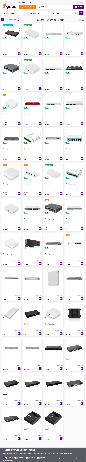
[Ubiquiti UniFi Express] (53, 310)
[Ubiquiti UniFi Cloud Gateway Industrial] (74, 310)
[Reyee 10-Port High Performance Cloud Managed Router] (53, 380)
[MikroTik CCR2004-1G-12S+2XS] (74, 100)
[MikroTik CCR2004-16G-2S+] (53, 100)
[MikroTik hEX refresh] (74, 135)
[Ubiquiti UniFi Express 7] (32, 65)
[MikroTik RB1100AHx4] (53, 240)
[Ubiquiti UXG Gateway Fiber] (53, 170)
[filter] (81, 13)
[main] (10, 6)
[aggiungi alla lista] (19, 31)
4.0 (47, 247)
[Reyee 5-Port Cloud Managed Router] (32, 310)
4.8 (47, 37)
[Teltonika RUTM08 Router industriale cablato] (53, 415)
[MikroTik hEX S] (53, 205)
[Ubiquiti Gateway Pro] (32, 275)
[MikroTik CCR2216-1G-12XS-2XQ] (74, 205)
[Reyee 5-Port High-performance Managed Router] (53, 345)
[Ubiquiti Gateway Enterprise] (11, 345)
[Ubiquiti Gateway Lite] (11, 170)
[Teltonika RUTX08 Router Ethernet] (32, 415)
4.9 (5, 37)
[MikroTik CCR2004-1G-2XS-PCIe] (32, 240)
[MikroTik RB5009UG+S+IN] (11, 30)
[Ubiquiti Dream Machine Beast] (11, 275)
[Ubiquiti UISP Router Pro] (74, 240)
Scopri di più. (68, 453)
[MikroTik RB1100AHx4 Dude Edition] (74, 275)
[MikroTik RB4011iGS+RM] (11, 135)
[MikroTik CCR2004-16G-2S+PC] (32, 205)
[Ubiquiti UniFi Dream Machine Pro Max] (53, 135)
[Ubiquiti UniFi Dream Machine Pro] (74, 30)
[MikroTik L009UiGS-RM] (32, 100)
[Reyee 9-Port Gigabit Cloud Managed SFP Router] (74, 345)
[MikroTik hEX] (74, 170)
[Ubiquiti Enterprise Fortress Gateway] (32, 345)
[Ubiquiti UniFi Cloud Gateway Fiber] (32, 30)
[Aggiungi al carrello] (19, 53)
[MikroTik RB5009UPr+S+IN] (74, 65)
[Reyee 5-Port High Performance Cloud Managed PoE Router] (11, 380)
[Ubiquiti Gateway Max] (11, 240)
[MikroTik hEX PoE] (32, 135)
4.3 (26, 142)
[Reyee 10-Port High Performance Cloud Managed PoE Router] (11, 415)
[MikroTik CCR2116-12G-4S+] (53, 65)
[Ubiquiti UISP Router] (32, 170)
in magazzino (13, 20)
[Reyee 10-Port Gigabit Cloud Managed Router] (32, 380)
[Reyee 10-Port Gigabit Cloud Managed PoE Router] (74, 380)
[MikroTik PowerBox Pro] (11, 310)
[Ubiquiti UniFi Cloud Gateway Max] (11, 205)
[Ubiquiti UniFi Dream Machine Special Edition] (53, 30)
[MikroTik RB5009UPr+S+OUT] (53, 275)
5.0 (68, 37)
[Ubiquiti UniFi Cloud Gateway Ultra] (11, 100)
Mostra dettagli (8, 460)
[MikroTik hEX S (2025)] (11, 65)
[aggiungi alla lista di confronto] (19, 25)
